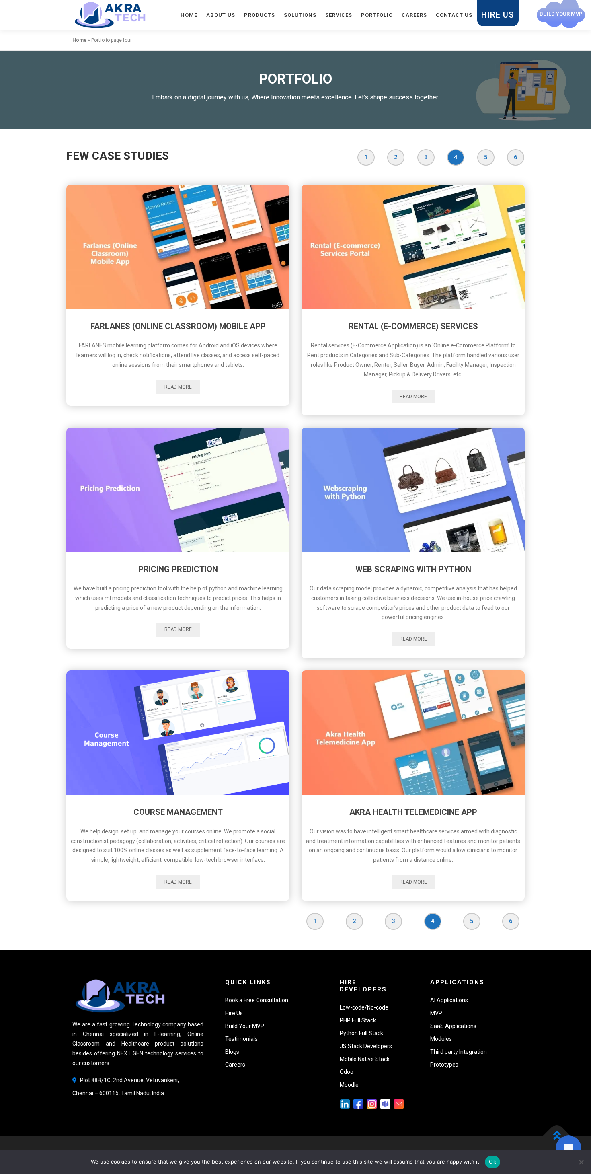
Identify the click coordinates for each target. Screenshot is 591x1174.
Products (259, 15)
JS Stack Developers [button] (366, 1046)
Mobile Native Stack (365, 1059)
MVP (436, 1013)
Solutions (300, 15)
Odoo (346, 1072)
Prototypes (444, 1064)
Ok (492, 1161)
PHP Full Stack (358, 1020)
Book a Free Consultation (256, 1000)
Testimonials (241, 1039)
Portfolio (377, 15)
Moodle (349, 1084)
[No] (581, 1162)
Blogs (232, 1052)
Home (189, 15)
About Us (220, 15)
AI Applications (449, 1000)
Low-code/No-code (364, 1007)
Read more (178, 387)
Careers (414, 15)
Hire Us (497, 15)
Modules (441, 1039)
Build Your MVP (244, 1026)
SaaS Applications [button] (453, 1026)
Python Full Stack (361, 1033)
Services (338, 15)
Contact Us (454, 15)
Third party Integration (458, 1052)
